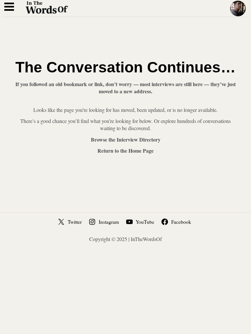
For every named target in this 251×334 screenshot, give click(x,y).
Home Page (141, 150)
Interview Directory (138, 139)
